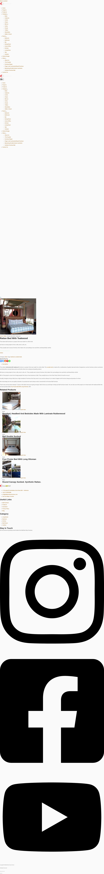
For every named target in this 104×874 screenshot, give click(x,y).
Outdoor (4, 525)
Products (4, 504)
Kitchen (4, 521)
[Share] (2, 871)
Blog (3, 510)
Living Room (5, 517)
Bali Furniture (5, 502)
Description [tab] (5, 364)
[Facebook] (1, 361)
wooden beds (18, 356)
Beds (5, 336)
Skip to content (3, 1)
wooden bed (50, 367)
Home (1, 336)
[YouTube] (52, 862)
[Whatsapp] (9, 361)
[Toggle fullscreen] (1, 871)
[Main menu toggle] (2, 79)
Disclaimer (5, 506)
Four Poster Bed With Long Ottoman (19, 386)
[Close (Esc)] (4, 871)
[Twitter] (3, 361)
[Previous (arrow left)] (0, 873)
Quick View (23, 409)
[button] (0, 297)
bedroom (13, 356)
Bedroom (4, 519)
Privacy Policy (5, 508)
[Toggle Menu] (7, 14)
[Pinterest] (7, 361)
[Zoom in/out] (0, 871)
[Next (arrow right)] (1, 873)
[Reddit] (5, 361)
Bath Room (5, 523)
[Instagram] (52, 650)
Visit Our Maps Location (8, 496)
